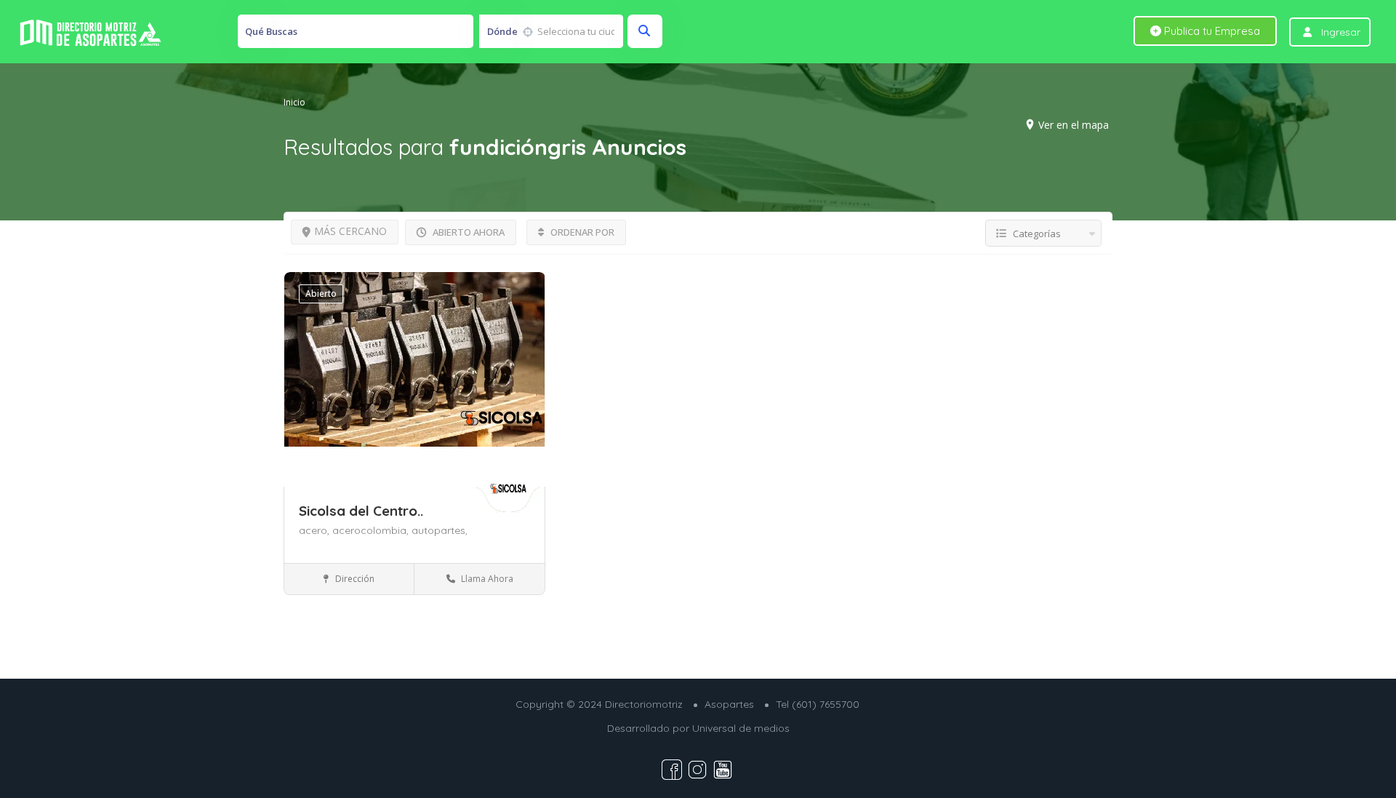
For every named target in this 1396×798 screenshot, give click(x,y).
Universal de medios (741, 728)
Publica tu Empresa (1210, 31)
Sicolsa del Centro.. (361, 510)
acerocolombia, (372, 530)
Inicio (294, 101)
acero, (315, 530)
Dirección (353, 578)
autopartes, (440, 530)
